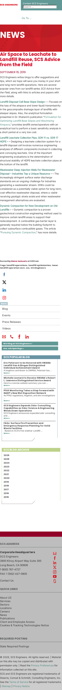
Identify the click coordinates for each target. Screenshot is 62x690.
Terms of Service (18, 681)
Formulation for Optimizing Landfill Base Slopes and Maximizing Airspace (30, 120)
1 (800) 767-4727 (10, 569)
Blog (5, 308)
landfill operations (17, 265)
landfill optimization (39, 265)
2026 (6, 455)
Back (4, 303)
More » (7, 373)
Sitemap (6, 686)
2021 (6, 474)
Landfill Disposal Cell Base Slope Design (22, 101)
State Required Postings (14, 646)
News (3, 615)
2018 (6, 485)
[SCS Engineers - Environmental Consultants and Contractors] (9, 4)
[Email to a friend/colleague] (4, 338)
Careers (5, 611)
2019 (6, 481)
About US (5, 597)
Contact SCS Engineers (35, 3)
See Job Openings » (13, 348)
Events (6, 315)
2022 (6, 470)
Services (5, 601)
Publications (7, 618)
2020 (6, 478)
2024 (6, 462)
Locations (6, 608)
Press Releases (11, 321)
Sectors (4, 604)
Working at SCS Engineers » (17, 343)
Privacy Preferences (42, 665)
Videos (6, 328)
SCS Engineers (38, 267)
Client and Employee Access (17, 621)
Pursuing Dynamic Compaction (18, 232)
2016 (6, 493)
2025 (6, 459)
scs (27, 267)
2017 (6, 489)
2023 (6, 466)
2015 (6, 497)
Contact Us (7, 580)
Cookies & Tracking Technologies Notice (24, 625)
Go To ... (27, 18)
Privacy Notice (21, 686)
